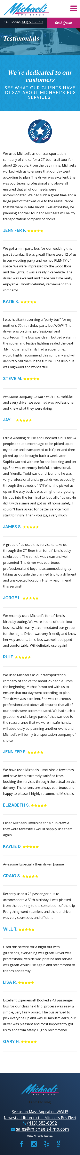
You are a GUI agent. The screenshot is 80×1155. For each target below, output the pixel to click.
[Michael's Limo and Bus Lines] (26, 9)
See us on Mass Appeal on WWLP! (40, 1111)
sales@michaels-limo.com (42, 1129)
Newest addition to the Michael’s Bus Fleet (40, 1117)
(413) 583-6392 (32, 22)
